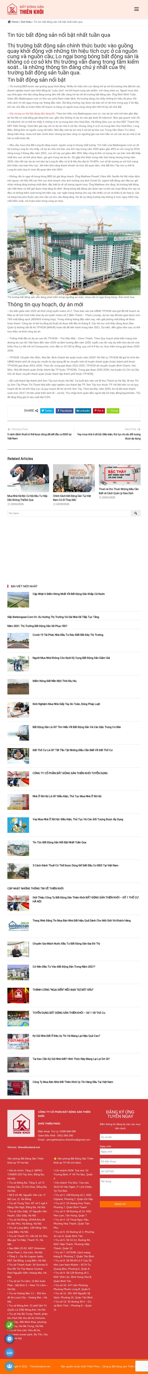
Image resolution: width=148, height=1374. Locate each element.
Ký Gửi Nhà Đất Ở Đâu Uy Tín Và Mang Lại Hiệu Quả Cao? (66, 1035)
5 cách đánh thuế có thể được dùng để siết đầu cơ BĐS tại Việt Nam (75, 865)
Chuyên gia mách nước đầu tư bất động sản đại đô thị (66, 943)
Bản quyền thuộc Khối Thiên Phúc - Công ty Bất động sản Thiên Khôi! (101, 1366)
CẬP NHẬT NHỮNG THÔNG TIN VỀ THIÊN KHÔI (35, 888)
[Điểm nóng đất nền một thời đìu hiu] (18, 686)
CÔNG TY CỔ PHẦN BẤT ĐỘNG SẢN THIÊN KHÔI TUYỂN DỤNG (70, 773)
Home (15, 21)
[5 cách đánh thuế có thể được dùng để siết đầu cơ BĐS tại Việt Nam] (18, 871)
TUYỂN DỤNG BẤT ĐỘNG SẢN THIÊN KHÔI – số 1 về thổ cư (69, 1012)
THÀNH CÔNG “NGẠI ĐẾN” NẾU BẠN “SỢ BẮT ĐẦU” (63, 989)
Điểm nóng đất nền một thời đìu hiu (55, 681)
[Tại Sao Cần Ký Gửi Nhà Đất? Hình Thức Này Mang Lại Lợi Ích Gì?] (18, 1064)
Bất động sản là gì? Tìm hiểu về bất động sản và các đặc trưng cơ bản (77, 727)
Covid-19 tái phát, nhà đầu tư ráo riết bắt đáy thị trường (68, 634)
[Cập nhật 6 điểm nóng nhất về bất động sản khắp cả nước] (18, 599)
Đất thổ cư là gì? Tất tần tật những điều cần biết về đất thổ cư (73, 750)
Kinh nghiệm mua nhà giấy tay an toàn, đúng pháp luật (66, 704)
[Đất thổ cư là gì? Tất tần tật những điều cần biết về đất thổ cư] (18, 756)
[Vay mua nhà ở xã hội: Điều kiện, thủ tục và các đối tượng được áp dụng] (18, 825)
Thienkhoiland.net (40, 1366)
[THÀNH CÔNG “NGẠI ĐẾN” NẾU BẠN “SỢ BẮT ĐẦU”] (18, 995)
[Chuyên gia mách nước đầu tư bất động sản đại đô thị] (18, 949)
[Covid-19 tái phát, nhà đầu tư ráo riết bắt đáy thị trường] (18, 640)
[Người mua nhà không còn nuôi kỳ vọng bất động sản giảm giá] (18, 663)
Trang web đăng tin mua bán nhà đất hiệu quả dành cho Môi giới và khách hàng (82, 920)
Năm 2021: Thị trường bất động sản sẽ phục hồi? (37, 626)
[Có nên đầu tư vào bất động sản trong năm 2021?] (18, 972)
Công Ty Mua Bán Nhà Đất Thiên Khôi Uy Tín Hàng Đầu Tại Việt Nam (73, 1082)
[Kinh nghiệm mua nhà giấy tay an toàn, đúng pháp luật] (18, 710)
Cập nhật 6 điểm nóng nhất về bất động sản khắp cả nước (69, 594)
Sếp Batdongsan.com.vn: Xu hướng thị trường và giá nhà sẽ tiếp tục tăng (53, 617)
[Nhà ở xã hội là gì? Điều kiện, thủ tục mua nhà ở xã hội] (18, 802)
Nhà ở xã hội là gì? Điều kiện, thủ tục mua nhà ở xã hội (67, 796)
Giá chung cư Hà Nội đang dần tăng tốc (32, 113)
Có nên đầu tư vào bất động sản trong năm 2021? (64, 966)
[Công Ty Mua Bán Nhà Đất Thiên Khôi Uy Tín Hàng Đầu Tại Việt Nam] (18, 1087)
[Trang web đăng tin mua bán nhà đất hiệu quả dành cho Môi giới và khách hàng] (18, 926)
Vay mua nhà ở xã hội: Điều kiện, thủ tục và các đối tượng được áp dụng (78, 819)
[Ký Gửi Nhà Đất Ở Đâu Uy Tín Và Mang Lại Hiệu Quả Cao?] (18, 1041)
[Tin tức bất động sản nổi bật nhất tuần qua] (18, 848)
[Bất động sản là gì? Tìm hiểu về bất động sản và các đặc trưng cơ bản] (18, 733)
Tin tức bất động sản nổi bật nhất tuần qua (59, 842)
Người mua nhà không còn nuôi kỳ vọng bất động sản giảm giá (71, 658)
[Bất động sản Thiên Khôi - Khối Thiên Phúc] (25, 9)
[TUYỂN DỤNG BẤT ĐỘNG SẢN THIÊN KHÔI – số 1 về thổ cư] (18, 1018)
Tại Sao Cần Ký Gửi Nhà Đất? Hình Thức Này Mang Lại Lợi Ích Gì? (71, 1059)
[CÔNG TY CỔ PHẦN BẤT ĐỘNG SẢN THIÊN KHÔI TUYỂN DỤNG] (18, 779)
